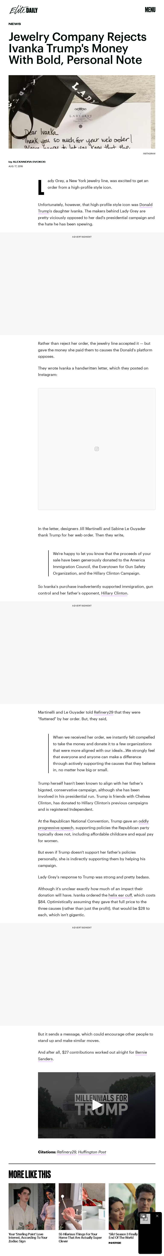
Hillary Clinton (114, 593)
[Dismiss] (157, 1215)
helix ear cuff (120, 895)
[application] (96, 1105)
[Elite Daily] (24, 9)
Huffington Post (92, 1151)
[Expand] (143, 1215)
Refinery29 (103, 712)
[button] (96, 1105)
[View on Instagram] (97, 449)
